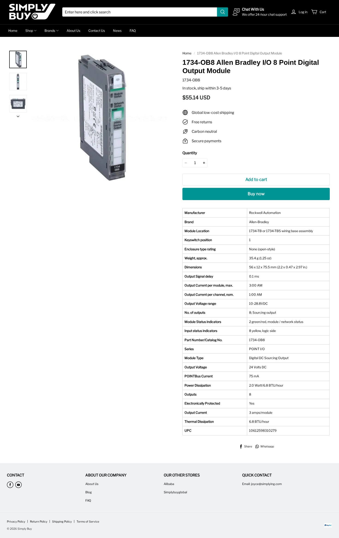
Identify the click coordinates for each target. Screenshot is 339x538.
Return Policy (38, 521)
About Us (73, 31)
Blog (88, 492)
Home (12, 31)
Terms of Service (88, 521)
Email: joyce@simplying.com (262, 484)
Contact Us (96, 31)
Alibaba (169, 484)
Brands (50, 31)
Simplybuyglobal (175, 492)
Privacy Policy (16, 521)
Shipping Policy (62, 521)
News (117, 31)
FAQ (133, 31)
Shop (29, 31)
